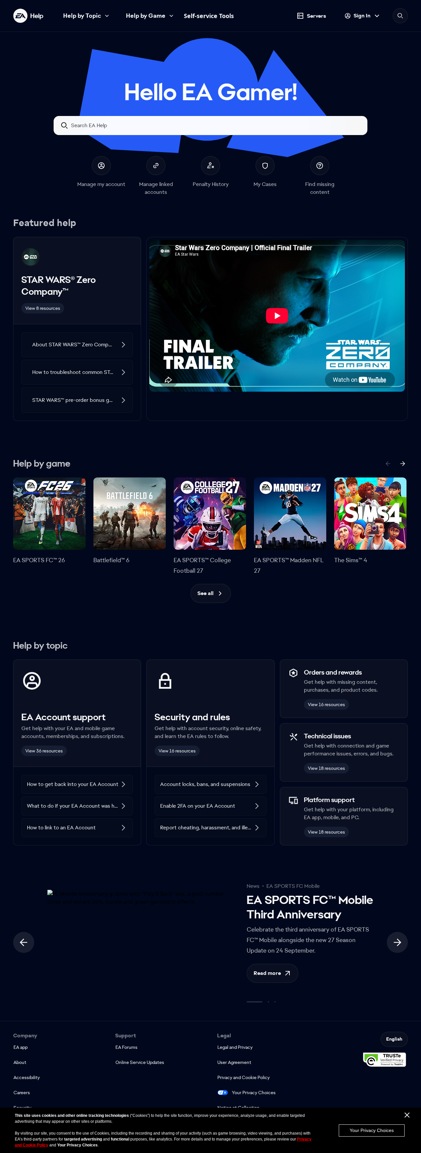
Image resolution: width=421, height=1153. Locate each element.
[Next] (402, 463)
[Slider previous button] (23, 942)
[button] (77, 344)
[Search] (400, 15)
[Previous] (388, 463)
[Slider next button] (397, 942)
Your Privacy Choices (254, 1092)
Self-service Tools (209, 16)
